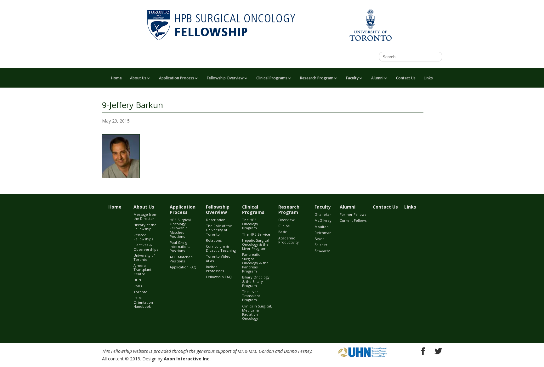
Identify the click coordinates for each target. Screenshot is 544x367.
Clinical (284, 225)
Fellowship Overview (225, 78)
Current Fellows (353, 220)
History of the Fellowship (144, 226)
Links (428, 78)
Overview (286, 219)
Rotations (214, 240)
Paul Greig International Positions (180, 246)
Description (215, 219)
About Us (138, 78)
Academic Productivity (288, 240)
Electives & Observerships (145, 247)
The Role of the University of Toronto (219, 229)
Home (116, 78)
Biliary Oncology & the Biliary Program (255, 281)
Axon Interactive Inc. (187, 359)
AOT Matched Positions (181, 259)
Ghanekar (322, 214)
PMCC (138, 286)
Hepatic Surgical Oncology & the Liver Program (255, 244)
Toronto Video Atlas (218, 258)
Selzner (320, 244)
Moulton (321, 226)
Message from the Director (145, 216)
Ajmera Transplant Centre (142, 269)
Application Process (176, 78)
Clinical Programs (271, 78)
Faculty (352, 78)
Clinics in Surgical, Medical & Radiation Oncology (257, 312)
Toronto (140, 292)
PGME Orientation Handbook (143, 301)
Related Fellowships (143, 236)
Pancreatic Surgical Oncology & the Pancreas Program (255, 262)
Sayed (319, 238)
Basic (282, 231)
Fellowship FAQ (219, 276)
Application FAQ (183, 267)
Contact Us (406, 78)
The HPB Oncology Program (250, 223)
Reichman (323, 232)
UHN (137, 280)
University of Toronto (144, 257)
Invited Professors (215, 268)
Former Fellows (353, 214)
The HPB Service (256, 234)
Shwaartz (322, 250)
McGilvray (323, 220)
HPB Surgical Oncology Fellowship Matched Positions (180, 228)
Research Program (316, 78)
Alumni (377, 78)
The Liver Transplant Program (251, 295)
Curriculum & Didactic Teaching (221, 248)
